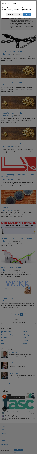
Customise (10, 14)
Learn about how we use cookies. (17, 11)
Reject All (18, 14)
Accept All (27, 14)
